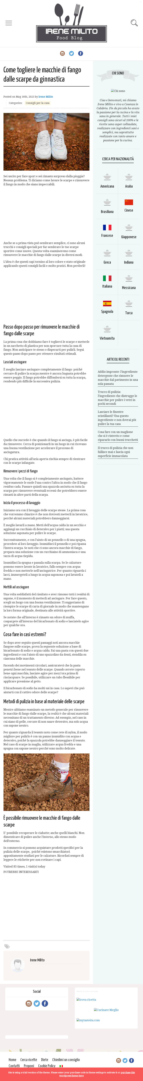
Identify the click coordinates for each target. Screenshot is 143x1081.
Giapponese (128, 237)
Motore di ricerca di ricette (87, 991)
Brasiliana (107, 212)
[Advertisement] (46, 213)
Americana (107, 186)
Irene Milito (46, 96)
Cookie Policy (46, 1066)
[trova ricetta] (86, 999)
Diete (44, 1060)
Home (12, 1060)
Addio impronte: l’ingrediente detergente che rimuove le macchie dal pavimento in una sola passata (118, 377)
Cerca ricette (28, 1060)
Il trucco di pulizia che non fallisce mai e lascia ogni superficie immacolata (115, 452)
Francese (107, 236)
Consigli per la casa (38, 103)
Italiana (107, 286)
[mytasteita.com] (88, 1020)
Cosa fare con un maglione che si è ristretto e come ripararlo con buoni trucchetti (118, 436)
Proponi (29, 1066)
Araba (129, 186)
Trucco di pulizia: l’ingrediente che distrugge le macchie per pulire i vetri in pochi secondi (117, 398)
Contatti (14, 1066)
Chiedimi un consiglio (66, 1060)
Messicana (129, 288)
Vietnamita (107, 338)
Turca (129, 313)
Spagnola (107, 312)
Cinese (129, 210)
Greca (107, 262)
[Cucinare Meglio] (106, 1010)
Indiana (128, 262)
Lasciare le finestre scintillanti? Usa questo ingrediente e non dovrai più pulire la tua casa (117, 418)
